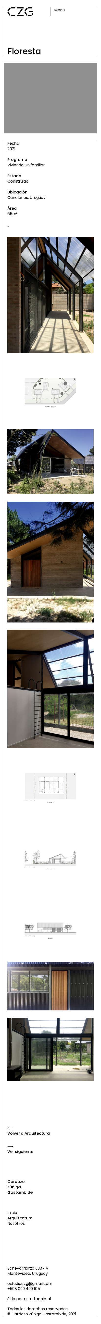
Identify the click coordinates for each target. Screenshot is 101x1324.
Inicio (12, 1212)
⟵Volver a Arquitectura (28, 1130)
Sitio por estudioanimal (29, 1298)
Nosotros (16, 1223)
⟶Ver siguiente (20, 1149)
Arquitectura (20, 1218)
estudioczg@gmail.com (29, 1283)
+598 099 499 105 (23, 1288)
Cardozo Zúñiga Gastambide (20, 1187)
